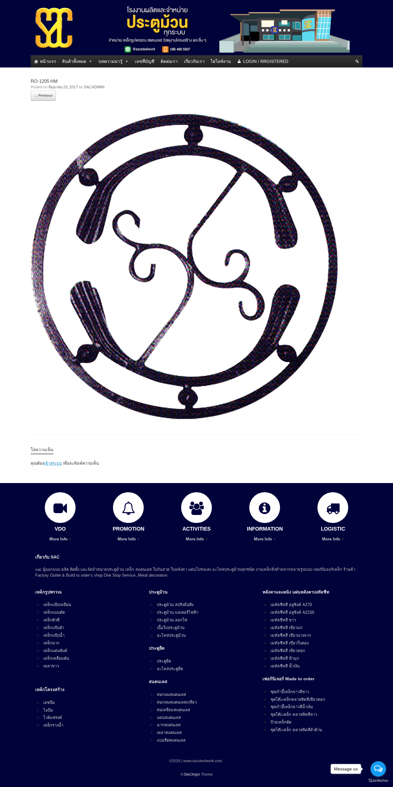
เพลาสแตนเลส (169, 732)
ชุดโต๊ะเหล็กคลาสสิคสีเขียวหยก (297, 699)
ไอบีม (48, 710)
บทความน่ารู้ (111, 61)
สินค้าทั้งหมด (74, 61)
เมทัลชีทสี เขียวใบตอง (289, 643)
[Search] (357, 61)
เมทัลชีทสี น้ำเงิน (285, 666)
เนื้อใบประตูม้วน (171, 627)
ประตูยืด (164, 661)
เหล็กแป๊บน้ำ (53, 635)
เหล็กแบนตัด (54, 612)
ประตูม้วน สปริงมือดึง (175, 604)
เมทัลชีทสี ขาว (283, 620)
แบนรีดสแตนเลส (171, 740)
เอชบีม (49, 702)
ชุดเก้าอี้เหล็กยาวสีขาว (289, 691)
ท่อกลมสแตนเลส (171, 694)
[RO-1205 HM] (184, 417)
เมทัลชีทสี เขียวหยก (287, 650)
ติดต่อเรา (169, 61)
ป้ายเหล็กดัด (280, 722)
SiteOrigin (192, 774)
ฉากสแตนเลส (169, 725)
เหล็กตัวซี (51, 620)
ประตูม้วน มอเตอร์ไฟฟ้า (177, 612)
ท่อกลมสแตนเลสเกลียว (177, 702)
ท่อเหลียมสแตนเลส (173, 710)
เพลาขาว (51, 666)
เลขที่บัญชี (144, 61)
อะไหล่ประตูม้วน (171, 635)
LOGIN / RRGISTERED (265, 61)
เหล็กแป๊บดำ (53, 627)
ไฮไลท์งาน (221, 61)
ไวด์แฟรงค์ (52, 717)
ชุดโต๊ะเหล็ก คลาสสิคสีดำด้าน (296, 729)
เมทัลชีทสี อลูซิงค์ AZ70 (291, 604)
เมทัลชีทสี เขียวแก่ (286, 627)
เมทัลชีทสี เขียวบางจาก (290, 635)
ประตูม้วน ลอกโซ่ (172, 620)
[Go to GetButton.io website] (378, 781)
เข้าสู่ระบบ (53, 463)
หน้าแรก (48, 61)
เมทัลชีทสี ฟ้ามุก (284, 658)
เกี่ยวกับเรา (194, 61)
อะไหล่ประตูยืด (170, 668)
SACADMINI (94, 87)
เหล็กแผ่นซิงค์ (55, 650)
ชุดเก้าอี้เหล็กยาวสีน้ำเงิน (291, 706)
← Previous (43, 95)
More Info (59, 539)
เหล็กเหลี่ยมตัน (56, 658)
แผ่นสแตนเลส (169, 717)
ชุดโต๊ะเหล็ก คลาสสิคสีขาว (293, 714)
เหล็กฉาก (51, 643)
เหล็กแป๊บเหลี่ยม (57, 604)
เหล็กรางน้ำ (53, 725)
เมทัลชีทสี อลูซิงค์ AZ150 (292, 612)
